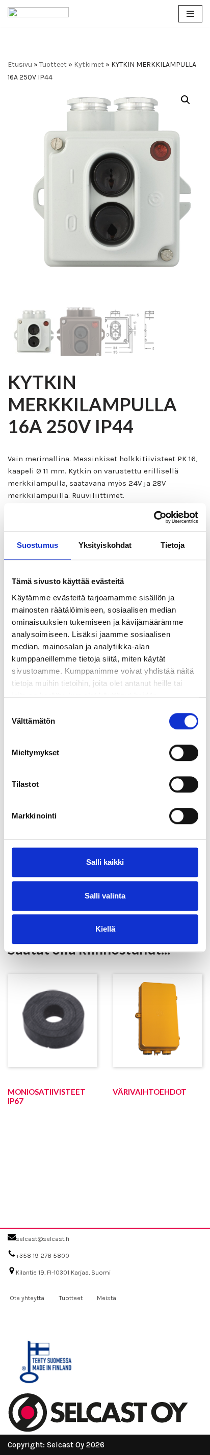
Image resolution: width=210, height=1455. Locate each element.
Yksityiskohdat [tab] (105, 545)
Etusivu (20, 64)
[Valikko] (190, 13)
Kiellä (105, 928)
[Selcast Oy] (38, 13)
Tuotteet (53, 64)
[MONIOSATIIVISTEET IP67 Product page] (52, 1041)
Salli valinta (105, 895)
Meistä (106, 1298)
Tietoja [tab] (173, 545)
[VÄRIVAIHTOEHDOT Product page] (157, 1041)
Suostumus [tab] (37, 545)
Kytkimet (89, 64)
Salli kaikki (105, 862)
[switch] (183, 753)
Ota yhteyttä (27, 1298)
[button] (185, 100)
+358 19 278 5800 (42, 1255)
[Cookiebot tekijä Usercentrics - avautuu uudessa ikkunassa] (153, 517)
